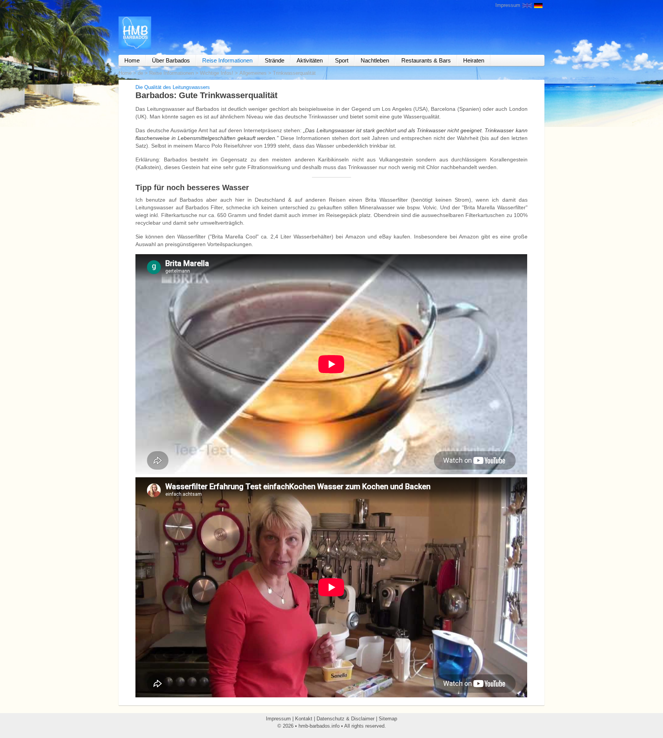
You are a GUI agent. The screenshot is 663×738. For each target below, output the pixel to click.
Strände (274, 60)
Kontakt (303, 719)
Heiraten (473, 60)
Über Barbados (171, 60)
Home (132, 60)
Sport (341, 60)
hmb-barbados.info (319, 726)
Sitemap (388, 719)
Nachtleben (375, 60)
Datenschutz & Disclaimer (345, 719)
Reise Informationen (227, 60)
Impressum (507, 5)
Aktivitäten (310, 60)
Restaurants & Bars (426, 60)
